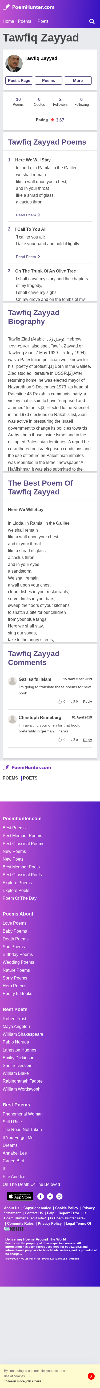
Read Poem (26, 215)
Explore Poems (17, 882)
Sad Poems (14, 946)
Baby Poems (15, 931)
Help (50, 1213)
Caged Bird (13, 1161)
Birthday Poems (18, 954)
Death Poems (16, 939)
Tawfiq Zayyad (41, 58)
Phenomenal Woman (23, 1114)
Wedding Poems (18, 962)
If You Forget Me (18, 1137)
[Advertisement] (50, 1337)
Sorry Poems (15, 978)
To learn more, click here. (23, 1381)
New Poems (14, 851)
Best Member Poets (21, 867)
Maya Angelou (16, 1026)
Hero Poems (14, 986)
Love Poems (14, 923)
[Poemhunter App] (20, 1196)
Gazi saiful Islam (35, 679)
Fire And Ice (14, 1176)
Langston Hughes (19, 1050)
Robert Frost (14, 1018)
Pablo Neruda (16, 1042)
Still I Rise (12, 1122)
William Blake (16, 1073)
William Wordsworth (22, 1089)
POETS (30, 778)
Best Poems (14, 828)
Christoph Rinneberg (40, 717)
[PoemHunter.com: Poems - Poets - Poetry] (28, 7)
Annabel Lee (15, 1153)
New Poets (13, 859)
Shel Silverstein (18, 1065)
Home (8, 21)
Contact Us (34, 1213)
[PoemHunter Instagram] (59, 1196)
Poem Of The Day (20, 898)
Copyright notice (37, 1208)
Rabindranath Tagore (23, 1081)
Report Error (69, 1213)
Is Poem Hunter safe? (68, 1218)
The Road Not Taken (22, 1129)
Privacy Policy (50, 1223)
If (4, 1168)
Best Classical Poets (22, 874)
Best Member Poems (22, 835)
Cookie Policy (66, 1208)
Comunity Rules (20, 1223)
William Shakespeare (23, 1034)
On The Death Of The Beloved (31, 1184)
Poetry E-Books (17, 993)
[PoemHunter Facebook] (40, 1196)
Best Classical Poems (23, 843)
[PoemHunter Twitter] (50, 1196)
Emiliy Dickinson (18, 1058)
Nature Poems (16, 970)
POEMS (10, 778)
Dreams (10, 1145)
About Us (11, 1208)
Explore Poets (16, 890)
